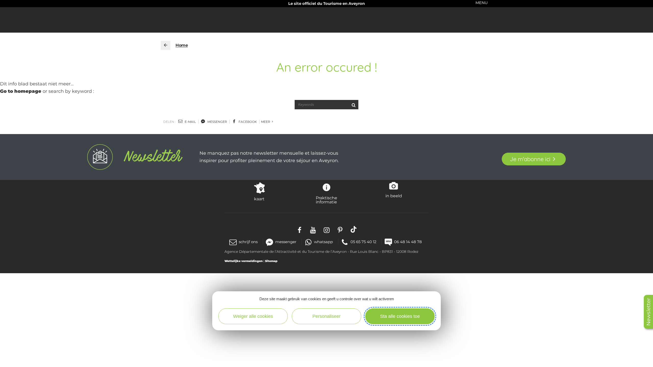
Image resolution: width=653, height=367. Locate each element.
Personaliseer (326, 316)
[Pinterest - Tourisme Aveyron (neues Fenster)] (340, 229)
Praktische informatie (326, 199)
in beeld (393, 195)
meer (266, 122)
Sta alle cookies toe (400, 316)
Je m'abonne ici (530, 159)
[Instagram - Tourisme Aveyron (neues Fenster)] (326, 229)
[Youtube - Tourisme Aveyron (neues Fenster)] (313, 229)
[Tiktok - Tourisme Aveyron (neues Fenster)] (353, 229)
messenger (217, 122)
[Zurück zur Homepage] (165, 45)
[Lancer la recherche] (353, 104)
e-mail (190, 122)
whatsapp (323, 241)
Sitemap (271, 261)
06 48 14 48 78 (408, 241)
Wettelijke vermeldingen (243, 261)
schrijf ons (248, 241)
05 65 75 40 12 (363, 241)
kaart (259, 198)
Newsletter (648, 312)
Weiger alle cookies (253, 316)
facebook (247, 122)
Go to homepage (20, 91)
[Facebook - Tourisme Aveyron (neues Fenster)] (299, 229)
